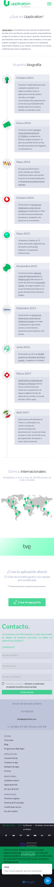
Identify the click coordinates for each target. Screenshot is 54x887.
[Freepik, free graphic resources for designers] (28, 883)
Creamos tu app (11, 762)
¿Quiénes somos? (11, 780)
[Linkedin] (41, 835)
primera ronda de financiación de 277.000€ (29, 133)
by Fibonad (27, 825)
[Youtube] (34, 835)
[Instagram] (20, 835)
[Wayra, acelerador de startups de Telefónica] (28, 875)
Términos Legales (12, 798)
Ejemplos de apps (11, 767)
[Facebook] (5, 835)
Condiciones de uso (12, 807)
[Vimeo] (27, 835)
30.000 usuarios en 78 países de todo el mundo (31, 357)
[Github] (49, 835)
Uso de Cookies (11, 811)
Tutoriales (8, 740)
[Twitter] (13, 835)
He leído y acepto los (25, 683)
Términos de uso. (11, 862)
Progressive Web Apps (14, 749)
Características (11, 758)
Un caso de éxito (11, 789)
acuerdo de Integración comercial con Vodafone (29, 207)
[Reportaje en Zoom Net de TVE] (27, 546)
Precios (7, 771)
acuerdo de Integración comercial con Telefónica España (29, 318)
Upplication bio (11, 785)
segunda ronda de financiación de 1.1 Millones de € (30, 276)
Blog (6, 744)
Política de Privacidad (14, 803)
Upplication (7, 30)
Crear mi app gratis (29, 602)
